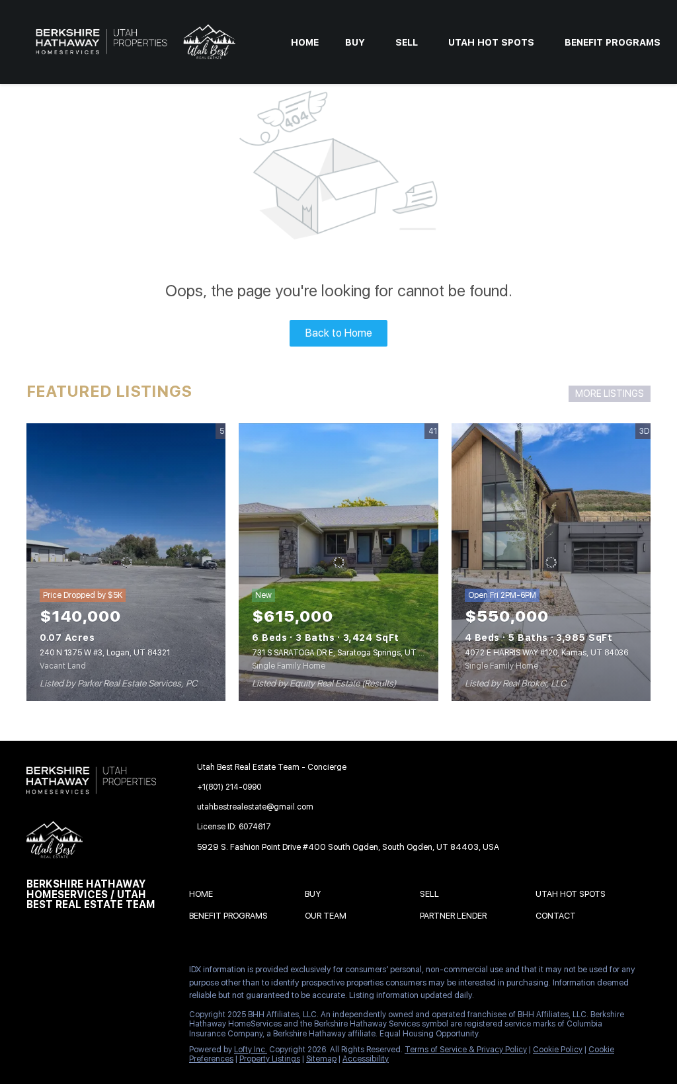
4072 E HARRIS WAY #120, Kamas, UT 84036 (546, 652)
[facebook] (36, 973)
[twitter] (89, 973)
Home (305, 42)
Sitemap (321, 1058)
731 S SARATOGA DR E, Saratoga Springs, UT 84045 (347, 652)
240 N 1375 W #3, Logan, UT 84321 (105, 652)
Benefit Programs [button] (612, 42)
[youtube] (36, 1001)
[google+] (89, 1001)
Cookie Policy (557, 1049)
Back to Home (338, 333)
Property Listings (269, 1058)
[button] (204, 896)
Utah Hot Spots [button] (491, 42)
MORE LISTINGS (609, 393)
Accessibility (365, 1058)
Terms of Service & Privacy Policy (466, 1049)
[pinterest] (63, 1001)
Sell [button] (406, 42)
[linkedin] (63, 973)
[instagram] (142, 973)
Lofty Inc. (250, 1049)
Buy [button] (355, 42)
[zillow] (116, 973)
